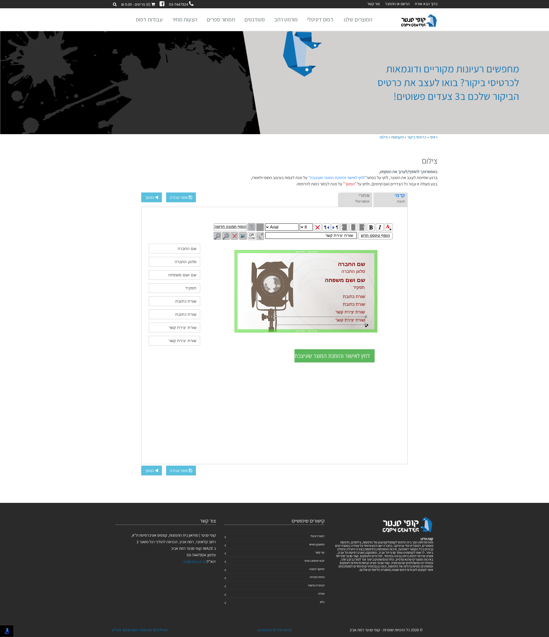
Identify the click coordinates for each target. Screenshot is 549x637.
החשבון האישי (317, 544)
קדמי (400, 195)
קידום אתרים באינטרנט (274, 629)
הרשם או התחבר (397, 3)
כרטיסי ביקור (416, 137)
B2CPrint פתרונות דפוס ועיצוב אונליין (140, 629)
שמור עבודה (179, 197)
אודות (321, 594)
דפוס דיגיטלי (320, 19)
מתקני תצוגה (317, 569)
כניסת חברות (317, 577)
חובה (401, 201)
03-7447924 (179, 4)
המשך (150, 197)
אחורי (364, 195)
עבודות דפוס (149, 19)
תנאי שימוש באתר (314, 561)
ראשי (433, 137)
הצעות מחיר (184, 19)
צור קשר (373, 3)
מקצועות (397, 137)
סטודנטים (254, 19)
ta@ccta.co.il (194, 561)
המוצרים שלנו (358, 19)
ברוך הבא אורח (426, 3)
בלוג (322, 602)
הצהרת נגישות (316, 585)
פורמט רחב (286, 19)
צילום (384, 137)
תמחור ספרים (221, 19)
